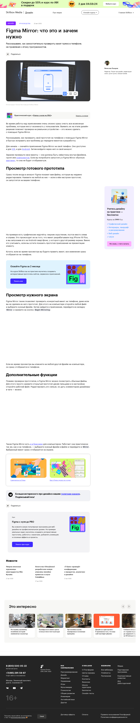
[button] (123, 606)
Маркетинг (65, 677)
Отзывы (85, 675)
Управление (65, 680)
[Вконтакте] (7, 688)
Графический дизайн (118, 223)
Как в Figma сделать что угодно (60, 480)
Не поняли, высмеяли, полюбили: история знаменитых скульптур (19, 632)
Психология (66, 690)
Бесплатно (86, 690)
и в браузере (36, 444)
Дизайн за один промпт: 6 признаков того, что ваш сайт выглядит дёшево (105, 632)
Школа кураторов (86, 685)
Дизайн (11, 23)
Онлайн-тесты (88, 693)
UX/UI (111, 236)
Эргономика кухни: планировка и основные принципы (76, 632)
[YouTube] (14, 688)
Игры (63, 684)
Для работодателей (124, 681)
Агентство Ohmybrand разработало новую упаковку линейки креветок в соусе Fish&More (45, 572)
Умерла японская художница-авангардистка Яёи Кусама (14, 570)
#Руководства (24, 23)
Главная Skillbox (125, 12)
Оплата (85, 714)
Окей (42, 716)
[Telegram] (21, 688)
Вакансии (86, 681)
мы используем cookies (18, 717)
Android (26, 149)
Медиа (120, 665)
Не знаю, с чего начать (119, 244)
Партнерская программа (123, 670)
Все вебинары (107, 669)
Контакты (86, 678)
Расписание (106, 675)
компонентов (22, 158)
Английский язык (68, 699)
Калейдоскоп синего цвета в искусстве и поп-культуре (49, 631)
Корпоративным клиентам (124, 676)
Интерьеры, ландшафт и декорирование (119, 228)
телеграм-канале (70, 494)
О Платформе (88, 669)
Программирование (69, 671)
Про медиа (57, 12)
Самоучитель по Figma (17, 480)
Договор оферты (68, 714)
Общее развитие (68, 693)
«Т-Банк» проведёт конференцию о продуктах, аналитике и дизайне (74, 570)
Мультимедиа (66, 687)
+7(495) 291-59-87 (16, 673)
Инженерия (65, 696)
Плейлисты (105, 672)
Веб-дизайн (114, 233)
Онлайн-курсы (89, 12)
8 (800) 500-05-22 (16, 666)
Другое (64, 702)
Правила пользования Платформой (115, 714)
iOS (13, 149)
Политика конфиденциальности (114, 717)
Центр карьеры (88, 672)
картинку (10, 161)
